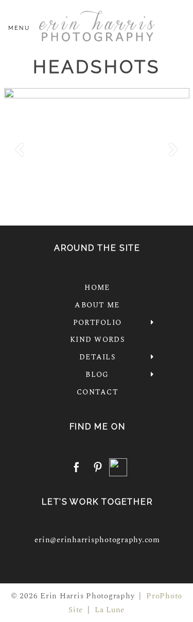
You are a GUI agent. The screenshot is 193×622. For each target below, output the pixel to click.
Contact (97, 392)
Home (97, 287)
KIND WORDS (97, 339)
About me (97, 305)
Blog (97, 374)
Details (97, 357)
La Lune (110, 610)
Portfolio (97, 322)
